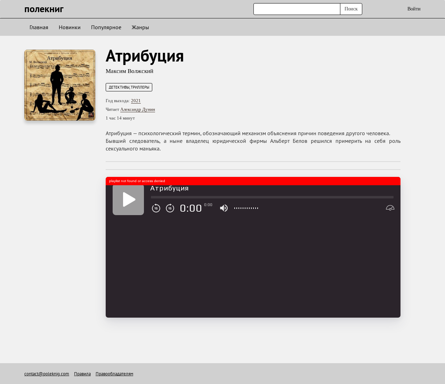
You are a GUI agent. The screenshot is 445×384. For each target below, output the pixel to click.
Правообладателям (114, 374)
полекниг (44, 8)
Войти (414, 8)
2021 (136, 100)
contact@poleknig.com (46, 374)
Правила (82, 374)
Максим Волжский (129, 71)
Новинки (70, 27)
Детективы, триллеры (129, 87)
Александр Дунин (137, 109)
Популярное (106, 27)
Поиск (351, 8)
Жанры (140, 27)
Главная (39, 27)
